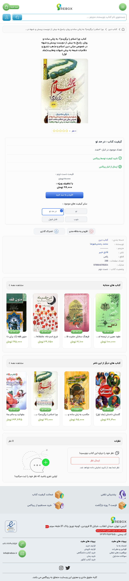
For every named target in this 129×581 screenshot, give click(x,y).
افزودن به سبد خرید (64, 195)
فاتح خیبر (103, 252)
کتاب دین (103, 240)
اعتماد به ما (121, 546)
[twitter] (67, 568)
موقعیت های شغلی (117, 553)
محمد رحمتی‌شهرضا (99, 244)
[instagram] (61, 568)
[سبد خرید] (6, 7)
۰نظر (74, 131)
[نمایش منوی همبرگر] (122, 7)
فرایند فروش (89, 549)
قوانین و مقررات (119, 549)
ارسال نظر (95, 461)
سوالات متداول (119, 556)
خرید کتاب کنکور (88, 559)
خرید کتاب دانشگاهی (86, 553)
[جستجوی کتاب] (17, 17)
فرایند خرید (90, 546)
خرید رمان (91, 556)
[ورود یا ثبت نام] (7, 17)
